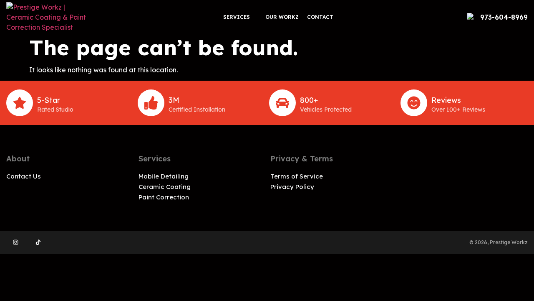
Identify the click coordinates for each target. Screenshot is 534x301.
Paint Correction (164, 197)
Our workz (282, 17)
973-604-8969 (504, 17)
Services (236, 17)
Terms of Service (296, 176)
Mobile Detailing (164, 176)
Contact (320, 17)
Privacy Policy (292, 187)
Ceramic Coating (165, 187)
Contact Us (23, 176)
